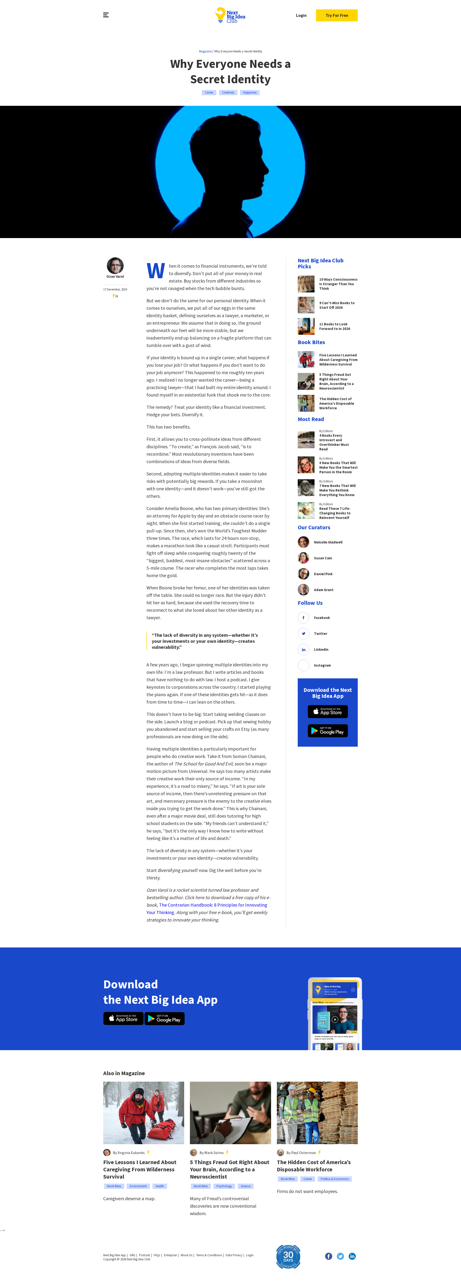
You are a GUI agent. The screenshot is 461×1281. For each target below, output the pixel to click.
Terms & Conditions (209, 1255)
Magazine (205, 51)
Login (301, 15)
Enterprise (170, 1255)
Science (245, 1186)
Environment (138, 1186)
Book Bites (114, 1186)
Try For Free (337, 15)
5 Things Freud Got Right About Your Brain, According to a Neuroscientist (229, 1169)
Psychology (224, 1186)
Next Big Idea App (114, 1255)
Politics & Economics (335, 1179)
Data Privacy (234, 1255)
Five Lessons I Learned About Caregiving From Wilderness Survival (139, 1169)
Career (209, 92)
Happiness (249, 92)
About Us (186, 1255)
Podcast (144, 1255)
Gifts (132, 1255)
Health (160, 1186)
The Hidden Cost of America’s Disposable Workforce (314, 1166)
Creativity (228, 92)
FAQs (157, 1255)
